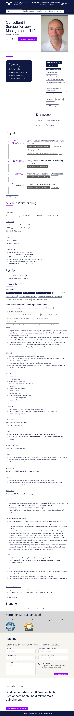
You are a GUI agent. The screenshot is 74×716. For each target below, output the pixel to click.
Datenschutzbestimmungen (51, 665)
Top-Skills (40, 62)
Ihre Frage (10, 662)
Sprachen (40, 99)
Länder (40, 120)
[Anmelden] (66, 4)
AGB (40, 713)
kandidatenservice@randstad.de (51, 2)
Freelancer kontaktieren (27, 39)
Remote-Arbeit (38, 125)
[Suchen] (66, 11)
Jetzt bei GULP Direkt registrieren (17, 708)
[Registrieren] (62, 4)
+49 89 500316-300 (48, 4)
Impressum (33, 713)
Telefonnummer (44, 648)
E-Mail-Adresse (12, 655)
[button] (14, 11)
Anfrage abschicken (61, 674)
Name (9, 648)
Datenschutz (48, 713)
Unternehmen (44, 655)
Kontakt (24, 713)
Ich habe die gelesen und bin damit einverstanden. (54, 665)
